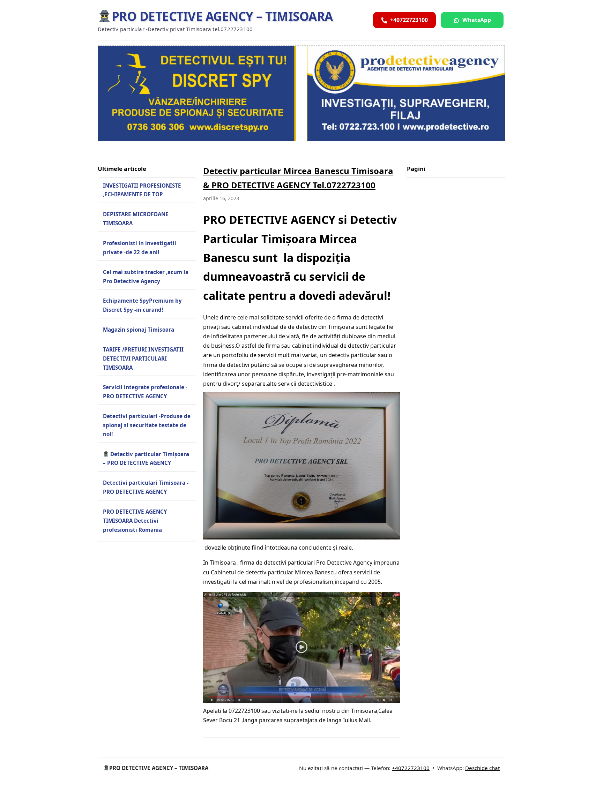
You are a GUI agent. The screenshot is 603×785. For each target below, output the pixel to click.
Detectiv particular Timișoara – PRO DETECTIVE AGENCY (146, 458)
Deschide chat (482, 767)
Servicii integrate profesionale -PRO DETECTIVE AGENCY (145, 392)
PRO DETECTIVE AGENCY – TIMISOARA (222, 16)
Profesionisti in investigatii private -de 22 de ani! (139, 248)
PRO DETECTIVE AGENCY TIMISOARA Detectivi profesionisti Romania (135, 520)
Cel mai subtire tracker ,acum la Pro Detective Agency (145, 276)
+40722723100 (411, 767)
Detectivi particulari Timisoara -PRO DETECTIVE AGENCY (145, 487)
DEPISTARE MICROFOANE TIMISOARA (136, 219)
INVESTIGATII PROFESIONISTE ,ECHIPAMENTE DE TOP (142, 190)
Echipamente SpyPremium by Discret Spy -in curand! (142, 305)
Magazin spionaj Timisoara (138, 329)
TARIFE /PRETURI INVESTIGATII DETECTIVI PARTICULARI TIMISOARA (143, 358)
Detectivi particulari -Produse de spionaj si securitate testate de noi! (147, 425)
